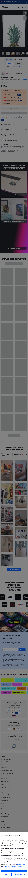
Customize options (19, 874)
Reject (6, 874)
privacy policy (21, 864)
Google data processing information (13, 866)
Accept (14, 871)
